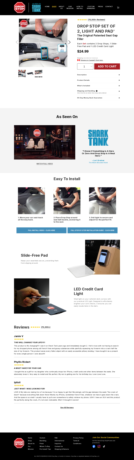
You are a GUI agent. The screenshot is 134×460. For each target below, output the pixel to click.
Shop (30, 441)
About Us (31, 443)
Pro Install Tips (45, 449)
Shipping (80, 58)
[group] (43, 43)
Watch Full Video (44, 164)
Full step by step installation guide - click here (92, 230)
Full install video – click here (41, 230)
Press (42, 443)
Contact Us (59, 446)
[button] (69, 42)
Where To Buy (45, 446)
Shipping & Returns (62, 449)
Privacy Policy (78, 438)
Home (47, 6)
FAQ (56, 438)
